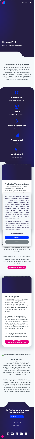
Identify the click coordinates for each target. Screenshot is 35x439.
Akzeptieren (17, 237)
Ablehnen (16, 241)
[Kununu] (26, 433)
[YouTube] (12, 433)
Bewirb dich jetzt (17, 417)
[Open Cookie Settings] (2, 436)
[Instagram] (17, 433)
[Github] (21, 433)
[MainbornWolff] (4, 2)
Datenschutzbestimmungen (12, 218)
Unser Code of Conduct (17, 267)
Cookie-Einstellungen (17, 233)
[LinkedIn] (8, 433)
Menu (30, 2)
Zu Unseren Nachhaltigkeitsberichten (17, 341)
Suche (26, 2)
